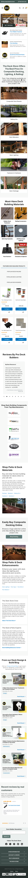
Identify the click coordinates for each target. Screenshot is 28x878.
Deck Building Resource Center (11, 647)
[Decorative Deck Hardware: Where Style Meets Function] (14, 706)
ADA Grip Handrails (7, 239)
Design (5, 693)
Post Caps (13, 587)
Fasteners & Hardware (14, 173)
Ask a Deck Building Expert (9, 1)
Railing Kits (14, 119)
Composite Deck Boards (14, 101)
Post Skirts (20, 587)
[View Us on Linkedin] (22, 844)
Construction (6, 773)
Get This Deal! (9, 25)
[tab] (14, 266)
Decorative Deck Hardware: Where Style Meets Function (12, 715)
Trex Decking (13, 43)
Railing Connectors (20, 221)
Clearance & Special (21, 256)
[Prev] (4, 396)
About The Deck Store (8, 620)
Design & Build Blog (12, 666)
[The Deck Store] (6, 8)
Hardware (11, 496)
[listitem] (12, 807)
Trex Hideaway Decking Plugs (6, 300)
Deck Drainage (14, 191)
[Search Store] (20, 8)
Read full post (21, 696)
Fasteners (4, 496)
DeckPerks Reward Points (17, 54)
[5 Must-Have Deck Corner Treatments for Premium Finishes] (14, 679)
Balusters (10, 493)
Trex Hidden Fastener (16, 31)
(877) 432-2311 (22, 1)
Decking (4, 493)
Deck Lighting (14, 155)
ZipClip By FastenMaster (20, 300)
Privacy (11, 871)
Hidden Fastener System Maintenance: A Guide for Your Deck (14, 741)
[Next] (24, 396)
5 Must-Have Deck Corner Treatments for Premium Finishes (13, 688)
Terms (16, 871)
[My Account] (23, 8)
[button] (9, 312)
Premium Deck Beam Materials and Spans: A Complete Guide (12, 768)
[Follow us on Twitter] (10, 844)
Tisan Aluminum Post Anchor (20, 330)
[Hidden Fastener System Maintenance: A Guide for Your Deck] (14, 732)
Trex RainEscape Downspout (6, 330)
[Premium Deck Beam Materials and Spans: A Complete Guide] (14, 759)
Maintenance (6, 746)
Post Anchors (7, 256)
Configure (6, 309)
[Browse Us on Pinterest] (18, 844)
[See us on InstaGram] (14, 844)
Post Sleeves (5, 589)
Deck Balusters (14, 137)
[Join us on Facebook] (6, 844)
